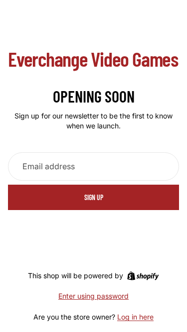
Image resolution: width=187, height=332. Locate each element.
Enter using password (93, 296)
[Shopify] (143, 275)
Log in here (135, 317)
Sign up (93, 197)
